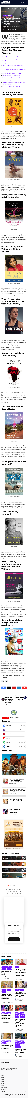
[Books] (14, 875)
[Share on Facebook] (8, 29)
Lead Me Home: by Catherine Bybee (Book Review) (20, 1051)
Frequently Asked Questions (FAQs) (18, 1095)
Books (2, 1079)
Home (5, 8)
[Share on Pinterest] (12, 29)
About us (3, 1091)
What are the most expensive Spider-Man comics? (7, 1047)
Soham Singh (6, 1022)
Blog (9, 8)
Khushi (4, 976)
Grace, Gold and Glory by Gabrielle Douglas (13, 63)
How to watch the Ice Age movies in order (13, 770)
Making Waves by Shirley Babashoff (11, 78)
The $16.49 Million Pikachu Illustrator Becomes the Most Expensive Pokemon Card (16, 781)
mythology (3, 1089)
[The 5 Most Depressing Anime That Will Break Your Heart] (5, 801)
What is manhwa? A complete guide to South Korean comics (16, 811)
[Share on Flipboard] (15, 29)
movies (2, 1083)
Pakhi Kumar (19, 977)
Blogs (2, 1081)
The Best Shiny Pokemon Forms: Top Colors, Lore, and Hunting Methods (17, 791)
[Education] (14, 870)
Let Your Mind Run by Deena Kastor (11, 75)
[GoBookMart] (5, 2)
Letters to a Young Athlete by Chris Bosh (12, 56)
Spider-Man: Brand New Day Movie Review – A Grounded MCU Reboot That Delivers (20, 1023)
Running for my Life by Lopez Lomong (12, 73)
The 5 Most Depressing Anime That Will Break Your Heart (16, 801)
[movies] (14, 858)
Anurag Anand (11, 26)
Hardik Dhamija (20, 1029)
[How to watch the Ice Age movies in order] (14, 764)
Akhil (4, 1002)
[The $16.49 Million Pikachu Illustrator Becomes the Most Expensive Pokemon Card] (5, 781)
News (2, 1085)
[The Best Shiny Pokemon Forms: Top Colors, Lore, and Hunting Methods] (5, 791)
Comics (3, 1077)
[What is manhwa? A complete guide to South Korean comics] (5, 811)
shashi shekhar (20, 999)
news (6, 681)
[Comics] (14, 864)
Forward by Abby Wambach (9, 80)
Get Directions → (14, 939)
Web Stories (4, 1087)
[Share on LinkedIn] (14, 29)
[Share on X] (10, 29)
